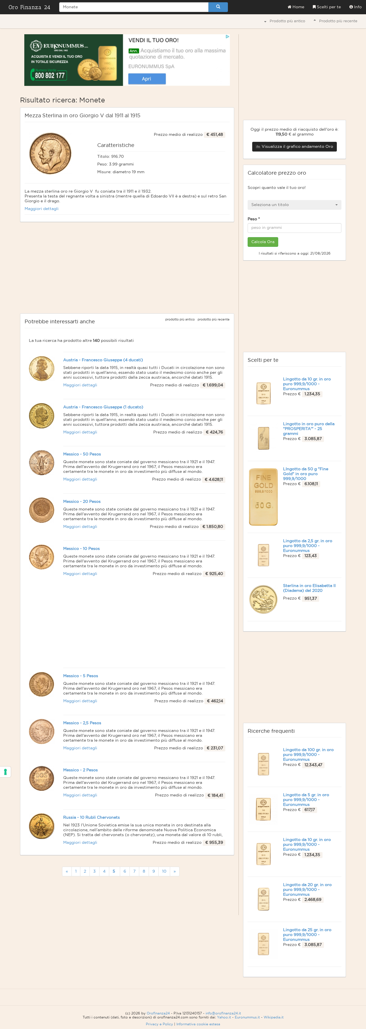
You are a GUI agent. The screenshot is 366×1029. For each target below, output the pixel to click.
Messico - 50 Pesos (82, 454)
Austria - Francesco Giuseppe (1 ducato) (103, 407)
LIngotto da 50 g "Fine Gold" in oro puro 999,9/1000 (305, 474)
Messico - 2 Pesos (80, 770)
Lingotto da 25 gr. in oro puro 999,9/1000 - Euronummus (307, 935)
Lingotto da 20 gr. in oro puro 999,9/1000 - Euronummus (307, 890)
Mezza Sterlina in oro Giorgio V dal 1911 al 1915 (82, 115)
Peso (254, 219)
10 (164, 871)
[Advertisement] (127, 268)
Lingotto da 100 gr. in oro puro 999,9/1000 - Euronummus (308, 755)
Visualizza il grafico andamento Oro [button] (296, 147)
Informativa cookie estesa (198, 1024)
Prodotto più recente (336, 21)
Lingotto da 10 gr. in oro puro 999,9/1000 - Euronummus (307, 384)
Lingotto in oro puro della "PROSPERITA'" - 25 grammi (309, 429)
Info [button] (357, 7)
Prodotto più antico (285, 21)
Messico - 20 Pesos (82, 502)
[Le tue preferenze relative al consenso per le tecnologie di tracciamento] (5, 771)
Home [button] (297, 7)
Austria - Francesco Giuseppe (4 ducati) (103, 360)
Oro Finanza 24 (30, 7)
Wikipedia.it (274, 1017)
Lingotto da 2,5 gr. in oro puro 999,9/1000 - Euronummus (307, 546)
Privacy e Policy (159, 1024)
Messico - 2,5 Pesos (82, 723)
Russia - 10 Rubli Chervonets (91, 818)
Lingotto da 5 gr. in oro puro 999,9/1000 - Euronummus (306, 800)
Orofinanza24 (158, 1013)
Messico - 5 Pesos (80, 676)
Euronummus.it (247, 1017)
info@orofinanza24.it (223, 1013)
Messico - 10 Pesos (81, 549)
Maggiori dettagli (42, 209)
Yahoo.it (224, 1017)
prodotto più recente (214, 319)
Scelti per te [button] (328, 7)
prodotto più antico (180, 319)
